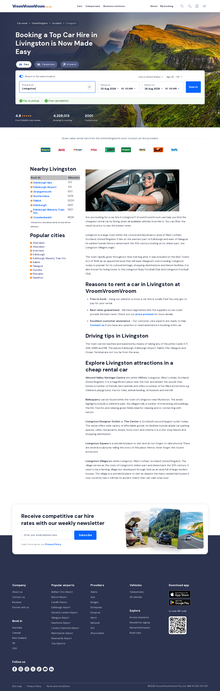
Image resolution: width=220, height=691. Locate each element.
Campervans (93, 6)
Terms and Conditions (58, 686)
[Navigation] (204, 6)
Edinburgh (40, 205)
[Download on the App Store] (180, 594)
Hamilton (38, 277)
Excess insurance (139, 617)
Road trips (135, 632)
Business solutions (114, 6)
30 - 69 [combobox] (172, 76)
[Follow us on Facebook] (14, 669)
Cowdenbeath (42, 217)
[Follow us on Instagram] (20, 669)
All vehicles (136, 597)
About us (17, 592)
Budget (95, 602)
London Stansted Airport (65, 628)
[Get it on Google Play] (180, 602)
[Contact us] (189, 6)
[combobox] (52, 89)
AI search (71, 64)
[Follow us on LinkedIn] (51, 669)
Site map (17, 686)
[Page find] (182, 6)
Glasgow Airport (60, 617)
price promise (144, 314)
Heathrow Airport (61, 622)
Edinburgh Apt (42, 182)
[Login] (197, 6)
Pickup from (28, 85)
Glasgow (38, 266)
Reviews (16, 602)
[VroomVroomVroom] (32, 6)
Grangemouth (42, 191)
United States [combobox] (149, 76)
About (154, 6)
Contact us (97, 325)
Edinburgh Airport (45, 187)
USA (14, 648)
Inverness (38, 250)
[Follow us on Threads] (26, 669)
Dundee (37, 270)
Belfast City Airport (62, 592)
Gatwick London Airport (64, 612)
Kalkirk (36, 262)
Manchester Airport (62, 633)
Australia (17, 627)
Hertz (94, 617)
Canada (16, 632)
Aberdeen (39, 243)
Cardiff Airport (59, 602)
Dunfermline (41, 196)
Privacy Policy (53, 544)
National (95, 622)
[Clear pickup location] (89, 87)
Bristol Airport (59, 597)
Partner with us (20, 607)
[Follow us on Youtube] (45, 669)
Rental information (140, 627)
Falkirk (37, 200)
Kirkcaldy (38, 273)
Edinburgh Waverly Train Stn (48, 211)
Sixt (93, 628)
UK (13, 643)
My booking (166, 6)
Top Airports (58, 643)
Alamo (94, 592)
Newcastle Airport (61, 638)
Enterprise (96, 607)
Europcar (95, 612)
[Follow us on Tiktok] (39, 669)
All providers (97, 633)
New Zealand (19, 638)
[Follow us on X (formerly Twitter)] (33, 669)
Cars (79, 6)
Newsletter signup (140, 622)
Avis (93, 597)
